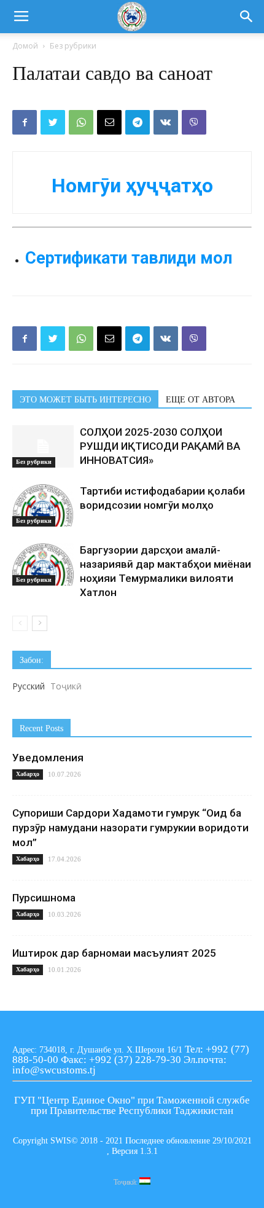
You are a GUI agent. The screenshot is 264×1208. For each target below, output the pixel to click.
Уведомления (47, 757)
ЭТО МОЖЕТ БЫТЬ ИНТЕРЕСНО (85, 399)
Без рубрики (73, 46)
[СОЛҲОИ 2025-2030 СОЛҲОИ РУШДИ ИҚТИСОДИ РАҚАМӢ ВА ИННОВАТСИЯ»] (43, 446)
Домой (25, 46)
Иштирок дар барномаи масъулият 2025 (114, 953)
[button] (247, 16)
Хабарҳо (27, 774)
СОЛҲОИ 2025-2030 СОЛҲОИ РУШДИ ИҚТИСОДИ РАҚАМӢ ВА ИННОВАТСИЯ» (160, 446)
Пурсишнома (44, 898)
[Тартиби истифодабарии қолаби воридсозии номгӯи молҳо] (43, 505)
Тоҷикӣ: (126, 1182)
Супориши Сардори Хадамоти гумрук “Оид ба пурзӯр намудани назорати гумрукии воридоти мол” (130, 828)
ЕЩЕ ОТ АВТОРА (200, 399)
